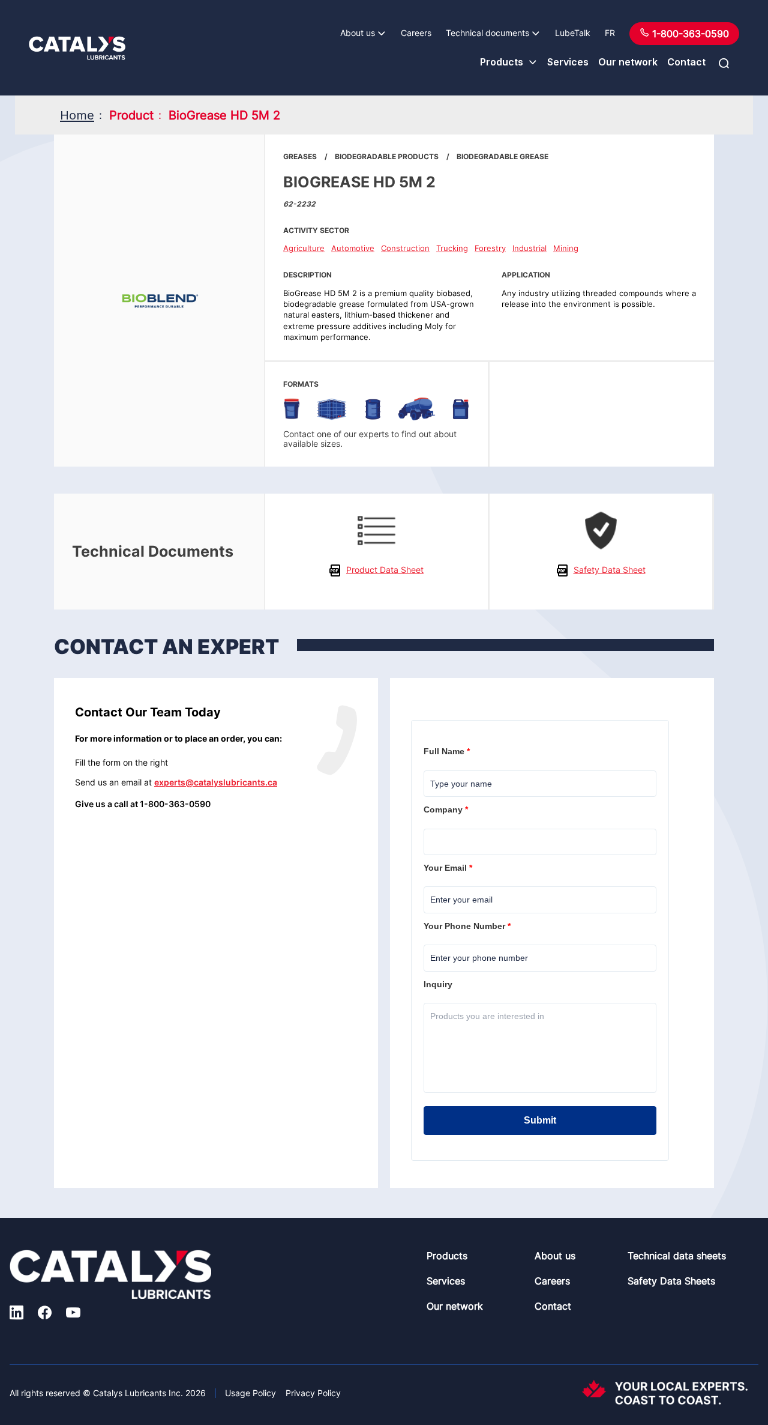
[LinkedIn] (16, 1314)
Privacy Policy (313, 1393)
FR (610, 33)
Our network (628, 62)
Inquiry (439, 984)
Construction (405, 248)
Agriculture (304, 248)
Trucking (452, 248)
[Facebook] (45, 1314)
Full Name (448, 751)
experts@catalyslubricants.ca (215, 782)
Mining (565, 248)
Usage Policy (250, 1393)
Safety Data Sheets (671, 1281)
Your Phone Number (468, 926)
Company (447, 809)
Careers (416, 33)
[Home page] (77, 48)
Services (568, 62)
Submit (540, 1120)
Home (77, 115)
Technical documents (487, 33)
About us (357, 33)
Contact (686, 62)
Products (501, 62)
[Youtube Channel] (73, 1314)
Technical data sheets (677, 1256)
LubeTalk (572, 33)
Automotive (352, 248)
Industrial (529, 248)
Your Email (449, 868)
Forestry (490, 248)
